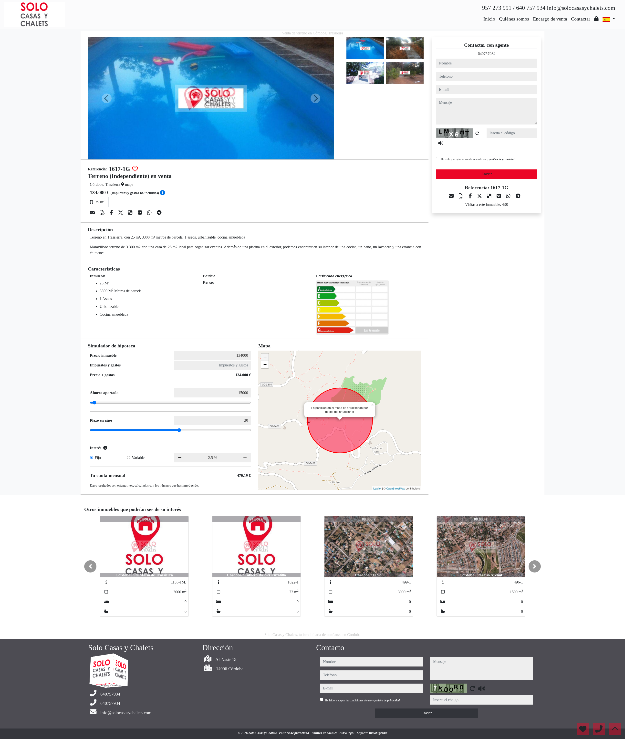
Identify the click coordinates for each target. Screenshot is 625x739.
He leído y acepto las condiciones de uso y (477, 158)
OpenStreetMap (395, 488)
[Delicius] (131, 212)
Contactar (580, 18)
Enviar (486, 174)
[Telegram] (159, 212)
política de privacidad (502, 158)
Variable (138, 458)
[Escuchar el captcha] (440, 143)
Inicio (489, 18)
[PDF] (103, 212)
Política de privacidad (294, 733)
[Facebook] (112, 212)
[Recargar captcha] (477, 133)
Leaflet (377, 488)
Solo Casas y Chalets (263, 733)
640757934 (486, 54)
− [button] (265, 364)
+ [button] (265, 357)
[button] (90, 566)
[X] (121, 212)
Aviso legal (347, 733)
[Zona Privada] (596, 18)
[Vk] (140, 212)
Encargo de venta (550, 18)
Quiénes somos (514, 18)
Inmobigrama (378, 733)
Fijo (98, 458)
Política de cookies (325, 733)
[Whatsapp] (150, 212)
